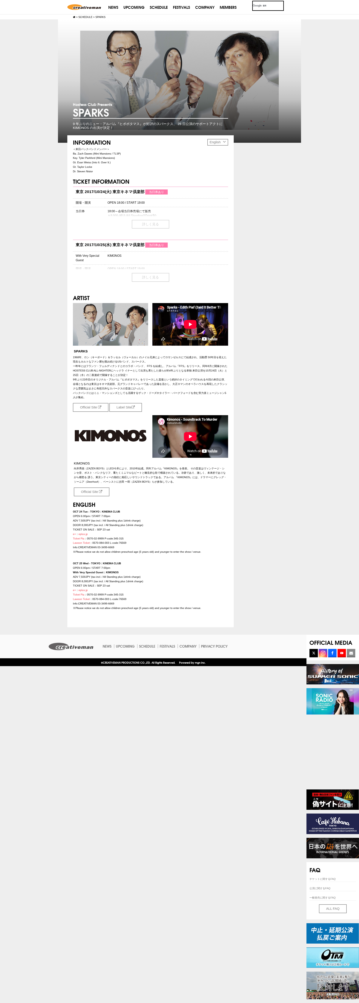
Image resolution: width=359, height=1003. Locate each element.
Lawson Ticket (81, 542)
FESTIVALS (181, 7)
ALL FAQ (333, 909)
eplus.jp (83, 534)
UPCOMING (134, 7)
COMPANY (204, 7)
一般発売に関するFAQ (322, 897)
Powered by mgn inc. (192, 662)
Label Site (123, 407)
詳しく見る (150, 224)
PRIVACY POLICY (214, 646)
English (216, 142)
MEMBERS (228, 7)
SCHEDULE (159, 7)
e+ (74, 534)
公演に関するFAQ (319, 888)
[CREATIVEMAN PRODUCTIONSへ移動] (74, 17)
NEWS (113, 7)
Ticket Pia (78, 538)
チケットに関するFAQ (322, 878)
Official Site (89, 407)
